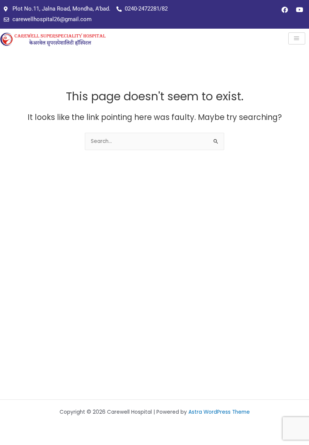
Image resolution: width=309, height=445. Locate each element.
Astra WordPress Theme (219, 412)
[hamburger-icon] (296, 38)
